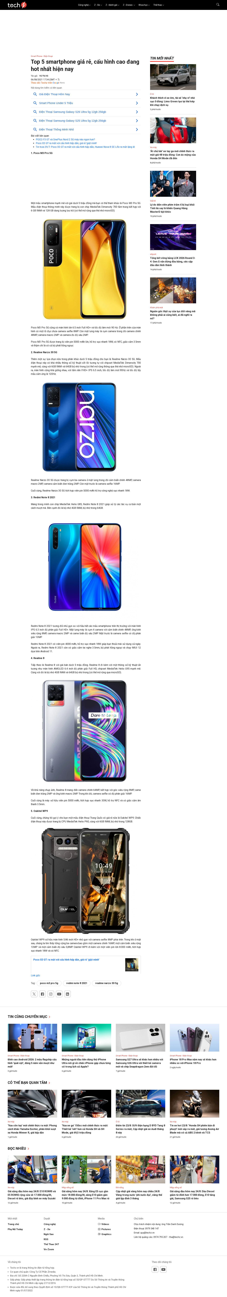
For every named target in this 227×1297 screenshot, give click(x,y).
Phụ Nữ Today (15, 1229)
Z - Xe (97, 5)
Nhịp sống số (68, 1187)
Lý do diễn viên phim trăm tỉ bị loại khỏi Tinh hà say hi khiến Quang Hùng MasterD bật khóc (172, 208)
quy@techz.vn (147, 1232)
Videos (105, 1224)
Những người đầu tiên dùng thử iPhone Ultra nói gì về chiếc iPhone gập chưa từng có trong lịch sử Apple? (86, 1063)
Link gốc (35, 975)
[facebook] (42, 994)
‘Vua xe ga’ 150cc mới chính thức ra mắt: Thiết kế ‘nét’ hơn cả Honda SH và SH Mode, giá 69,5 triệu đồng (85, 1129)
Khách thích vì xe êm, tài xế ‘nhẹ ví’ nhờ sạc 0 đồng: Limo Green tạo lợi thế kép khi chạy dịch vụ (172, 101)
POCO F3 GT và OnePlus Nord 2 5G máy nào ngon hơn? (65, 139)
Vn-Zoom (49, 1249)
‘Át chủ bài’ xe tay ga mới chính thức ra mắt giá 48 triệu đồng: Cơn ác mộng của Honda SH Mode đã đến (173, 155)
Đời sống (120, 1187)
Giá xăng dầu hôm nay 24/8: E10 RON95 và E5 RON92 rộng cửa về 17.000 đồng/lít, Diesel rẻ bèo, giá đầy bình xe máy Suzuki (32, 1195)
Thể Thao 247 (51, 1244)
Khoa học (143, 5)
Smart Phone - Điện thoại (42, 56)
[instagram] (51, 994)
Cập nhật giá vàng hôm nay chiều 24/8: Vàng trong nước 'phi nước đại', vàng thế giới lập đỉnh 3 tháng (139, 1195)
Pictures (106, 1229)
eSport (153, 254)
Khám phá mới (156, 307)
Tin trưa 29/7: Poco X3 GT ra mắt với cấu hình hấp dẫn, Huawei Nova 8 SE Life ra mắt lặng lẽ (85, 146)
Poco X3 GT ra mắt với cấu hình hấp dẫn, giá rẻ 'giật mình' (66, 143)
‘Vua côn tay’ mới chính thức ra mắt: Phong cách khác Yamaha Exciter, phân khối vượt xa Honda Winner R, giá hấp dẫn (32, 1129)
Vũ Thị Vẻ (43, 76)
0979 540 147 (152, 1228)
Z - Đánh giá (111, 5)
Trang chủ (13, 1224)
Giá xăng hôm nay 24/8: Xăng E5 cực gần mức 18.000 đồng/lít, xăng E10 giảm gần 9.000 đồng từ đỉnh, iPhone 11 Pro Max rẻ (85, 1195)
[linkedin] (67, 994)
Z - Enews (128, 5)
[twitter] (34, 994)
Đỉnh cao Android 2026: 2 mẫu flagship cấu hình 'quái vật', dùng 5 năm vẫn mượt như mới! (32, 1063)
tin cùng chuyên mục (28, 1017)
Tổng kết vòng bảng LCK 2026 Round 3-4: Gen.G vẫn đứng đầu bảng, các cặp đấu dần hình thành (172, 262)
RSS (46, 1239)
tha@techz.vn (176, 1237)
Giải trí (153, 201)
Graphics (106, 1234)
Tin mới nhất (162, 58)
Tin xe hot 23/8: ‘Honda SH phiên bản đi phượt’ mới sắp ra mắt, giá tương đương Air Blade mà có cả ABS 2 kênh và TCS (194, 1129)
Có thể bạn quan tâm (28, 1083)
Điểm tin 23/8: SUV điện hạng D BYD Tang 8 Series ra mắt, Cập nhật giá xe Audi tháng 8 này (140, 1129)
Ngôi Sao (49, 1234)
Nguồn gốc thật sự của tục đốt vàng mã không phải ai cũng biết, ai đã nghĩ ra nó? (172, 315)
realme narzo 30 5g (106, 983)
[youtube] (59, 994)
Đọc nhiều (17, 1148)
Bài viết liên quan (40, 135)
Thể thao (157, 5)
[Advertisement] (86, 179)
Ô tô (152, 94)
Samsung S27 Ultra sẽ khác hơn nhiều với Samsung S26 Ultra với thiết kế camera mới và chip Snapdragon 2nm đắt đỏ (139, 1063)
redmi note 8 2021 (76, 983)
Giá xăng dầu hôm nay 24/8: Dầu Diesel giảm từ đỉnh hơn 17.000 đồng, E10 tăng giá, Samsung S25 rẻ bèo (192, 1195)
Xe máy (153, 147)
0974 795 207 (160, 1237)
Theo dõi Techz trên (41, 82)
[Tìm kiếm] (216, 5)
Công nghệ (83, 5)
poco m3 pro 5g (49, 983)
